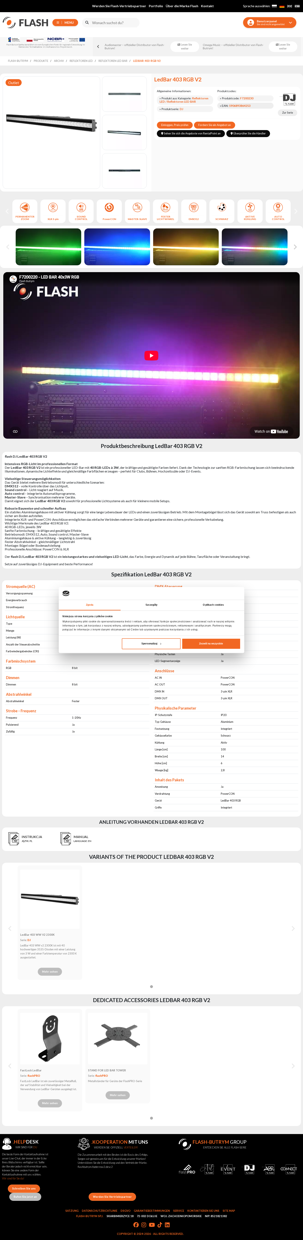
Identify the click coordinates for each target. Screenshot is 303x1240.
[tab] (151, 986)
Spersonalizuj (149, 643)
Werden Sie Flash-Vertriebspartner (119, 6)
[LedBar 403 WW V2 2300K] (50, 899)
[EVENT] (227, 1169)
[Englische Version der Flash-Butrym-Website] (289, 6)
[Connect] (289, 1169)
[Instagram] (143, 1225)
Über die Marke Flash (182, 6)
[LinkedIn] (167, 1225)
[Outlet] (51, 122)
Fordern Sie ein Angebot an (214, 125)
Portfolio (156, 6)
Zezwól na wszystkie (211, 643)
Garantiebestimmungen (152, 1210)
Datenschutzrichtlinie (99, 1210)
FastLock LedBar (31, 1070)
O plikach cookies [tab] (213, 604)
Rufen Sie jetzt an (25, 1196)
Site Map (229, 1210)
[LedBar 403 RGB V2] (48, 263)
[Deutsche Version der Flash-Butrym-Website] (282, 6)
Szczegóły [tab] (152, 604)
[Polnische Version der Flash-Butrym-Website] (274, 6)
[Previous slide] (98, 46)
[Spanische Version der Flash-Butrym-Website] (297, 6)
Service (178, 1210)
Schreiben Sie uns (24, 1188)
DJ (29, 940)
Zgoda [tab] (89, 604)
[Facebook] (136, 1225)
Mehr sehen (50, 971)
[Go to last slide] (7, 211)
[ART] (207, 1169)
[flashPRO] (187, 1169)
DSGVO (125, 1210)
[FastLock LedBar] (50, 1038)
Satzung (72, 1210)
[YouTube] (152, 1225)
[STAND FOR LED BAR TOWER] (117, 1038)
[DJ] (287, 99)
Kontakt (207, 6)
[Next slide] (295, 211)
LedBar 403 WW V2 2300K (37, 934)
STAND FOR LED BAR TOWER (107, 1070)
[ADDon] (268, 1169)
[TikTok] (159, 1225)
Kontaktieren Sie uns (203, 1210)
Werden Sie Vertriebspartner (112, 1196)
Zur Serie (287, 112)
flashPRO (33, 1075)
